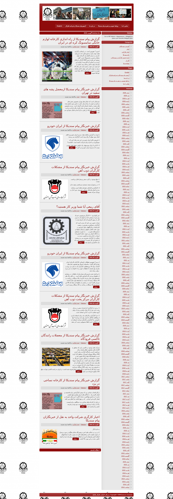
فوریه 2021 (125, 269)
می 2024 (126, 158)
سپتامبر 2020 (125, 283)
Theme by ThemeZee (127, 494)
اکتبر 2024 (126, 144)
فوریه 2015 (125, 473)
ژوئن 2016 (126, 427)
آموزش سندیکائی (124, 46)
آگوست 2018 (125, 354)
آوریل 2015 (125, 467)
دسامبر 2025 (125, 104)
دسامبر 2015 (125, 445)
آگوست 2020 (125, 286)
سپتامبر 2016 (125, 419)
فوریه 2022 (125, 234)
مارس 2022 (125, 232)
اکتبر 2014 (126, 484)
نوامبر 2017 (125, 379)
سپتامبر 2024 (125, 146)
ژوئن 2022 (126, 223)
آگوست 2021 (125, 252)
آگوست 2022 (125, 217)
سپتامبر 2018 (125, 351)
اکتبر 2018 (126, 348)
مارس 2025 (125, 129)
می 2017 (126, 396)
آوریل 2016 (125, 433)
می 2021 (126, 260)
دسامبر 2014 (125, 479)
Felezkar (83, 46)
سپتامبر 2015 (125, 453)
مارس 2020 (125, 300)
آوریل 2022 (125, 229)
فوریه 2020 (125, 303)
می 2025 (126, 124)
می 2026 (126, 95)
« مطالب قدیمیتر (95, 450)
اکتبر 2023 (126, 178)
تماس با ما (125, 26)
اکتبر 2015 (126, 450)
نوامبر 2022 (125, 209)
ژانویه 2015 (125, 476)
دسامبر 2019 (125, 308)
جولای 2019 (125, 322)
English (59, 26)
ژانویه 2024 (125, 169)
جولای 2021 (125, 254)
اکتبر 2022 (126, 212)
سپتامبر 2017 (125, 385)
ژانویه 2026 (125, 101)
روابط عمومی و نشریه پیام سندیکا (108, 26)
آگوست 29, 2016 (94, 130)
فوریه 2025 (125, 132)
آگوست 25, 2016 (94, 303)
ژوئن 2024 (126, 155)
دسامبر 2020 (125, 274)
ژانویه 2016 (125, 442)
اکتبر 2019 (126, 314)
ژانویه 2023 (125, 203)
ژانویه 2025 (125, 135)
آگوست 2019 (125, 320)
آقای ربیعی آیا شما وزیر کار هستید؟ (78, 206)
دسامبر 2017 (125, 376)
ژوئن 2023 (126, 189)
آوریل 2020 (125, 297)
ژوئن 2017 (126, 393)
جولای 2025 (125, 118)
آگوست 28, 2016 (94, 174)
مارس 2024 (125, 163)
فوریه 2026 (125, 98)
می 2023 (126, 192)
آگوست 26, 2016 (94, 257)
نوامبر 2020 (125, 277)
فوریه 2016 (125, 439)
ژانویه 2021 (125, 271)
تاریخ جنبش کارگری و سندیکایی (120, 58)
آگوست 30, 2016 (94, 97)
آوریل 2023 (125, 195)
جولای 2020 (125, 288)
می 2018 (126, 362)
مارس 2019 (125, 334)
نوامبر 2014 (125, 481)
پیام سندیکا (126, 55)
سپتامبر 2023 (125, 181)
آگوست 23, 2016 (94, 343)
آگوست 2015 (125, 456)
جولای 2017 (125, 391)
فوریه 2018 (125, 371)
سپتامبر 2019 (125, 317)
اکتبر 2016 (126, 416)
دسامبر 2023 (125, 172)
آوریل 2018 (125, 365)
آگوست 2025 (125, 115)
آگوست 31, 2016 (94, 46)
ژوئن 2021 (126, 257)
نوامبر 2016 (125, 413)
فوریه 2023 (125, 200)
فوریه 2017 (125, 405)
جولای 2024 (125, 152)
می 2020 (126, 294)
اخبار (78, 97)
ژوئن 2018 (126, 359)
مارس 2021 (125, 266)
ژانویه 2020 (125, 305)
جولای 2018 (125, 356)
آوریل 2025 (125, 127)
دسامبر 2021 (125, 240)
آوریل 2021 (125, 263)
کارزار (127, 60)
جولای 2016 (125, 425)
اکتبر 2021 (126, 246)
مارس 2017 (125, 402)
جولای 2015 (125, 459)
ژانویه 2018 (125, 374)
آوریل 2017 (125, 399)
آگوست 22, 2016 (94, 388)
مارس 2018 (125, 368)
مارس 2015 (125, 470)
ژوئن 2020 (126, 291)
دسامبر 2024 (125, 138)
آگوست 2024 (125, 149)
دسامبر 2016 (125, 410)
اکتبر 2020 (126, 280)
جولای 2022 (125, 220)
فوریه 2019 (125, 337)
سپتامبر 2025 (125, 112)
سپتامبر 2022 (125, 215)
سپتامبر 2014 (125, 487)
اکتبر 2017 (126, 382)
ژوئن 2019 (126, 325)
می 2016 (126, 430)
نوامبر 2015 (125, 447)
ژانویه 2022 (125, 237)
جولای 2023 (125, 186)
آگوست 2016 (125, 422)
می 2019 (126, 328)
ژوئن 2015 (126, 462)
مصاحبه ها (126, 63)
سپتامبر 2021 (125, 249)
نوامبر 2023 (125, 175)
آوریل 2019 (125, 331)
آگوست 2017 (125, 388)
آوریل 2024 (125, 161)
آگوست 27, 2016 (94, 210)
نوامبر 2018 (125, 345)
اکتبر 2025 (126, 110)
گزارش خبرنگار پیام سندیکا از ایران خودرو (73, 126)
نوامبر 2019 (125, 311)
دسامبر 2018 (125, 342)
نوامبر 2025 (125, 107)
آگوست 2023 (125, 183)
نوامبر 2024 (125, 141)
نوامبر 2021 (125, 243)
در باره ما (92, 26)
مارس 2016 (125, 436)
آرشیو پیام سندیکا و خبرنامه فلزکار (75, 26)
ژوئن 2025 (126, 121)
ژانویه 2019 (125, 340)
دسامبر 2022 (125, 206)
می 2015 (126, 464)
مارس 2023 (125, 198)
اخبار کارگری (75, 46)
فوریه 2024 (125, 166)
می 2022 (126, 226)
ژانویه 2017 (125, 408)
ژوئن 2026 (126, 93)
